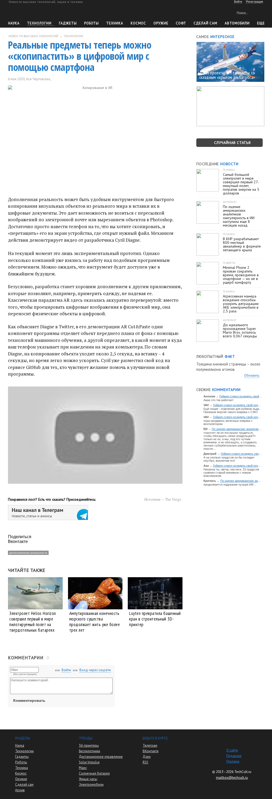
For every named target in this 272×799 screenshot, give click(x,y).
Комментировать (29, 700)
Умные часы (88, 779)
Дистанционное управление (101, 756)
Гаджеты (68, 23)
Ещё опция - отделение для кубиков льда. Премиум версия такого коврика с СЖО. (231, 410)
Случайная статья (232, 142)
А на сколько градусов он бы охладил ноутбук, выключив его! (228, 459)
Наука (14, 23)
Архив (20, 790)
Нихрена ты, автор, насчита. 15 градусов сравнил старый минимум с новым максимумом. (231, 472)
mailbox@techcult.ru (232, 777)
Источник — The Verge (162, 499)
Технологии (39, 23)
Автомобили (237, 23)
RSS (145, 762)
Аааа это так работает (218, 400)
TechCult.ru (242, 772)
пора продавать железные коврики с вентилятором (228, 422)
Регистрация (254, 1)
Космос (138, 23)
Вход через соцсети (95, 670)
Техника (114, 23)
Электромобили (91, 784)
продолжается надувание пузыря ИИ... (229, 484)
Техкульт (33, 12)
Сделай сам (24, 784)
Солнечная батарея (94, 773)
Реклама (232, 761)
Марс (83, 768)
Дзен (147, 756)
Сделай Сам (205, 23)
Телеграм (150, 745)
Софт (181, 23)
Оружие (161, 23)
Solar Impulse (89, 762)
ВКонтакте (151, 751)
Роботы (91, 23)
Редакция (233, 756)
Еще (261, 23)
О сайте (232, 750)
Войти (66, 670)
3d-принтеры (89, 745)
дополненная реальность (28, 553)
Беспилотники (89, 751)
